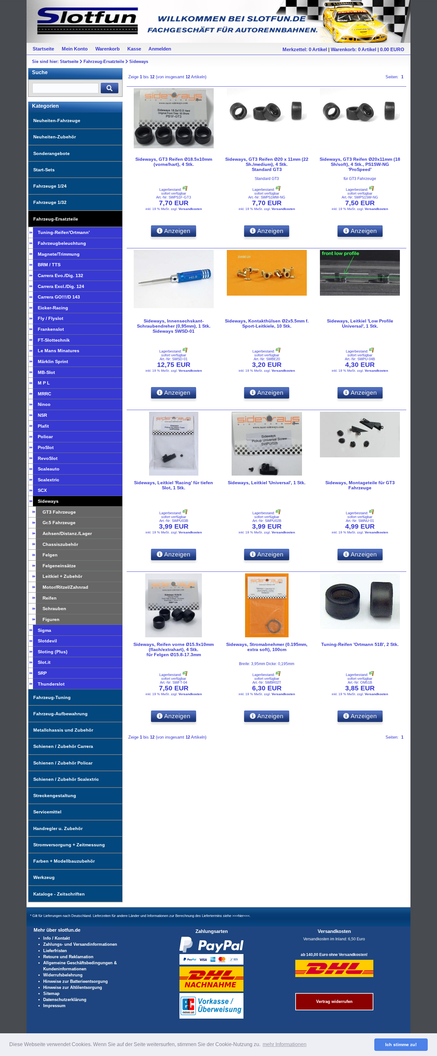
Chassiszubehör (60, 544)
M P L (44, 382)
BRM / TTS (49, 264)
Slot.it (44, 662)
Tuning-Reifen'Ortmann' (64, 232)
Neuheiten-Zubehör (54, 136)
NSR (42, 415)
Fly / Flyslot (50, 318)
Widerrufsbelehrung (63, 975)
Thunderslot (51, 684)
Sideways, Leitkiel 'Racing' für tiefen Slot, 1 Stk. (173, 485)
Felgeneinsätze (59, 565)
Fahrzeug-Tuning (52, 697)
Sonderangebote (51, 153)
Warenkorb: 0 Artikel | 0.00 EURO (367, 49)
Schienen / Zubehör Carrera (63, 746)
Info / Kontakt (56, 938)
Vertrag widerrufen (334, 1001)
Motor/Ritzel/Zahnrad (65, 587)
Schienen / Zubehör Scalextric (66, 779)
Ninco (44, 404)
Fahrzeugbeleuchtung (62, 243)
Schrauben (54, 608)
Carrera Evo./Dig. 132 (60, 275)
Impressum (54, 1005)
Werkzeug (44, 877)
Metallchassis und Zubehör (63, 730)
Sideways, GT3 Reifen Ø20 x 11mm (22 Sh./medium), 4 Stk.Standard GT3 (266, 164)
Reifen (50, 598)
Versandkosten (190, 209)
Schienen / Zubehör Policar (62, 762)
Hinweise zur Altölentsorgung (72, 987)
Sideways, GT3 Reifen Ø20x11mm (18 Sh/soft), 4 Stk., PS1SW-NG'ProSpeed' (360, 164)
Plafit (43, 426)
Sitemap (51, 993)
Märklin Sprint (53, 361)
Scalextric (48, 479)
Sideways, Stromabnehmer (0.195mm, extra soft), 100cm (266, 647)
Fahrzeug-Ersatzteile (103, 61)
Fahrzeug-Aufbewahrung (60, 713)
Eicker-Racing (53, 307)
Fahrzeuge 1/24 (50, 186)
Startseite (69, 61)
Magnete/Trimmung (59, 254)
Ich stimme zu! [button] (401, 1044)
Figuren (51, 619)
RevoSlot (48, 458)
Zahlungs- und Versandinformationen (80, 944)
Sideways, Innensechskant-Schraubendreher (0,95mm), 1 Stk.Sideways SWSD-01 (174, 326)
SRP (42, 673)
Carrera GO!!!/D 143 (59, 296)
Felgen (50, 554)
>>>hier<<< (241, 916)
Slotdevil (47, 640)
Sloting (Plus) (53, 651)
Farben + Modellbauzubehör (64, 861)
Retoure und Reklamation (68, 956)
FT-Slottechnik (54, 340)
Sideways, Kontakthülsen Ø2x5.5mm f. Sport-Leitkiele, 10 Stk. (267, 323)
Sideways (138, 61)
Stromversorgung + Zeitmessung (69, 844)
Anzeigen (176, 231)
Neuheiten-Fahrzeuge (56, 120)
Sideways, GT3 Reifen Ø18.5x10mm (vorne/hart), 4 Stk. (173, 162)
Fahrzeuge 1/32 (50, 202)
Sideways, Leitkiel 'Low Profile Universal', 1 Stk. (360, 323)
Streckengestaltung (54, 795)
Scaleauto (49, 468)
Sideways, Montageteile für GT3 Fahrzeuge (360, 485)
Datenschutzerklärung (64, 999)
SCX (42, 490)
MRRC (44, 393)
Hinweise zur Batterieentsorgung (75, 981)
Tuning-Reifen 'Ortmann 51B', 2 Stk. (360, 644)
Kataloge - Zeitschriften (59, 894)
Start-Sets (44, 169)
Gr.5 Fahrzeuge (59, 522)
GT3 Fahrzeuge (59, 512)
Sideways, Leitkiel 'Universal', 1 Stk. (267, 482)
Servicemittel (47, 811)
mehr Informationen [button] (284, 1044)
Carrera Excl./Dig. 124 (61, 286)
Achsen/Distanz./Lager (67, 533)
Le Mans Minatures (58, 350)
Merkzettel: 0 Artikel (304, 49)
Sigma (44, 630)
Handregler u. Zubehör (58, 828)
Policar (45, 436)
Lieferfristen (55, 950)
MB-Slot (46, 372)
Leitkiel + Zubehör (62, 576)
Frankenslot (51, 329)
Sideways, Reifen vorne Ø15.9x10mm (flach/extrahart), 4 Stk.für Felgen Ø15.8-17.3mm (173, 649)
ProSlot (46, 447)
